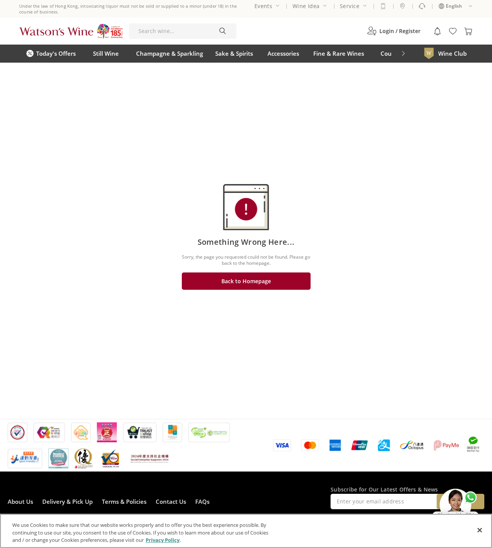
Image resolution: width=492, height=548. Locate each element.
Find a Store (402, 6)
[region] (246, 531)
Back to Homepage (246, 281)
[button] (394, 31)
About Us (20, 501)
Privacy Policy (163, 539)
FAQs (202, 501)
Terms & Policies (124, 501)
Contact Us (171, 501)
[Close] (479, 529)
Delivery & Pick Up (67, 501)
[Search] (222, 31)
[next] (403, 54)
